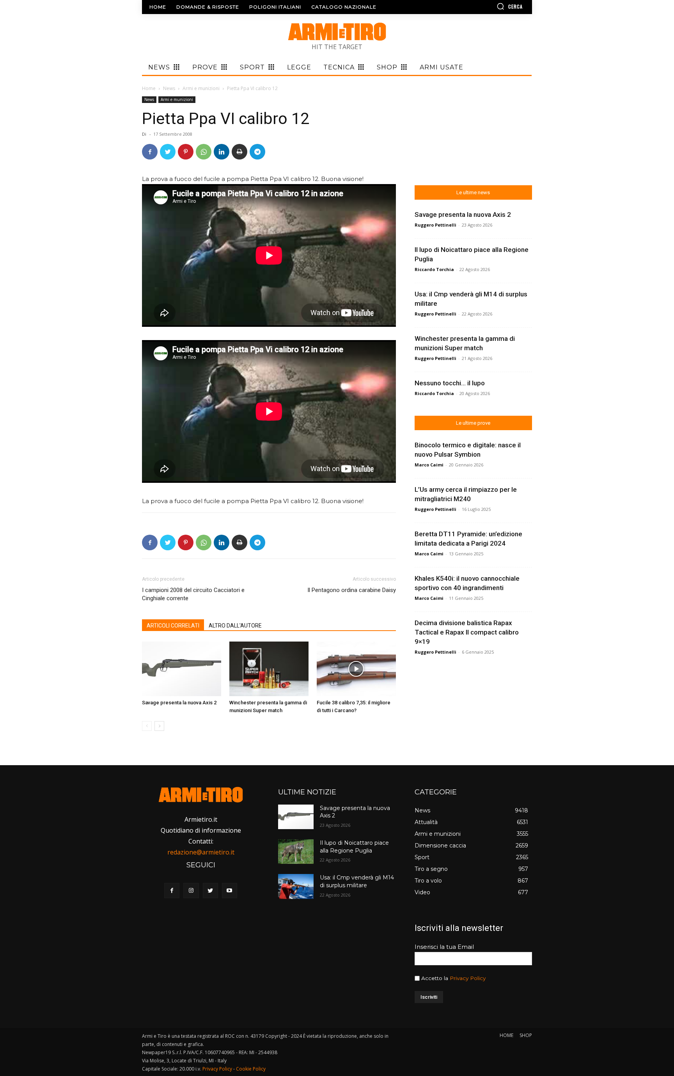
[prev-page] (147, 726)
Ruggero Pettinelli (435, 225)
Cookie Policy (251, 1068)
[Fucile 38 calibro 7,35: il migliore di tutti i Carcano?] (356, 669)
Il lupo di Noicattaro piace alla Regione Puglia (354, 846)
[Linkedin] (221, 152)
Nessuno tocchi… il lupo (450, 383)
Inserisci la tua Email (444, 946)
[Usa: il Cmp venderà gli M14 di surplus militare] (295, 886)
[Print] (239, 152)
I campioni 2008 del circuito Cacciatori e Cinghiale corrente (193, 594)
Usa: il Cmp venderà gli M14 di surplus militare (357, 881)
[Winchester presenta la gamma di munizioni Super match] (269, 669)
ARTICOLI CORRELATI (173, 625)
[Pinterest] (185, 152)
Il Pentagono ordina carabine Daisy (351, 590)
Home (149, 88)
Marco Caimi (429, 465)
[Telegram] (257, 152)
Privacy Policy (468, 978)
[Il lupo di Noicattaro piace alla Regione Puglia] (295, 851)
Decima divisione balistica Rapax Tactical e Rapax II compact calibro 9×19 (467, 632)
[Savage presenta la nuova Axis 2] (181, 669)
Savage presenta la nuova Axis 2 (179, 703)
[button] (487, 6)
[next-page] (159, 726)
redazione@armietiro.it (200, 852)
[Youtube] (229, 890)
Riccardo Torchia (434, 269)
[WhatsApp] (203, 152)
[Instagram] (191, 890)
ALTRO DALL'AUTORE (235, 625)
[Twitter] (168, 152)
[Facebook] (150, 152)
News (169, 88)
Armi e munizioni (201, 88)
